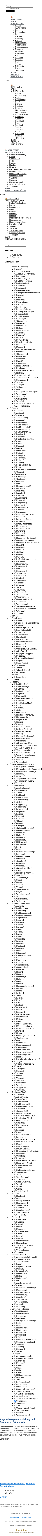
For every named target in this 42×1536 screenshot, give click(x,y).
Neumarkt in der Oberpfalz (27, 543)
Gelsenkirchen (22, 965)
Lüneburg (20, 854)
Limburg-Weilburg (24, 729)
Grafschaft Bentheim (25, 828)
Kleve (19, 1000)
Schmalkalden (22, 1396)
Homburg (20, 1196)
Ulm (18, 389)
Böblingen (21, 288)
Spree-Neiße (22, 663)
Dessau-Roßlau (23, 1271)
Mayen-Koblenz (23, 1149)
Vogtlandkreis (22, 1250)
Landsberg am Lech (25, 514)
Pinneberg (21, 1335)
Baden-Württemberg (20, 27)
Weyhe (19, 892)
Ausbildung (17, 255)
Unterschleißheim (24, 599)
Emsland (20, 816)
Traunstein (21, 592)
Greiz (19, 1373)
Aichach (20, 411)
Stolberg (20, 1073)
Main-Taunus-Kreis (24, 1142)
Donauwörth (22, 451)
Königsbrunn (22, 507)
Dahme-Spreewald (24, 628)
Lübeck (19, 849)
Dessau (20, 1269)
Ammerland (21, 790)
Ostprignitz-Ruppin (24, 654)
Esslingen (21, 307)
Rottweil (20, 373)
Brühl (19, 937)
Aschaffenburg (22, 418)
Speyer (19, 1168)
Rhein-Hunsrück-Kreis (26, 1161)
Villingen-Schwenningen (27, 392)
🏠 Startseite (16, 18)
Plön (18, 1337)
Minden (20, 1021)
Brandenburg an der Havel (27, 623)
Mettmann (21, 1019)
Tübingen (20, 385)
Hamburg (19, 38)
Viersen (20, 1078)
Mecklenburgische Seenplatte (29, 769)
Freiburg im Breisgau (25, 312)
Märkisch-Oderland (24, 642)
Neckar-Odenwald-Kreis (26, 349)
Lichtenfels (21, 521)
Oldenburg (21, 861)
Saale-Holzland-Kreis (25, 1389)
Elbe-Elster (21, 632)
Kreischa (20, 510)
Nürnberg (20, 550)
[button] (9, 81)
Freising (20, 460)
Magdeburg (21, 1290)
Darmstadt (21, 696)
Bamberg (20, 434)
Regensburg (22, 564)
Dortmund (21, 944)
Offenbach (21, 741)
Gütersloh (20, 970)
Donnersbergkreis (24, 1113)
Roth (18, 569)
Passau (20, 557)
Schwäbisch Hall (23, 375)
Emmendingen (23, 302)
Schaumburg (22, 878)
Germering (21, 477)
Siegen (19, 1062)
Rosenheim (21, 566)
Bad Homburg (22, 687)
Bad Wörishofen (23, 432)
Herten (19, 984)
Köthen (19, 1285)
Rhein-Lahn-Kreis (24, 1163)
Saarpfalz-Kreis (23, 1210)
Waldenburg (21, 394)
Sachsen (19, 60)
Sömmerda (21, 1401)
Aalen (19, 269)
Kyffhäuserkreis (23, 1382)
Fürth (19, 467)
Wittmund (20, 896)
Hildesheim (21, 842)
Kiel (18, 1323)
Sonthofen (21, 580)
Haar (18, 484)
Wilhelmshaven (23, 894)
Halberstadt (21, 1274)
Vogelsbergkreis (23, 750)
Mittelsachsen (22, 1241)
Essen (19, 958)
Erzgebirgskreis (23, 1231)
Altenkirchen (22, 1097)
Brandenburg (20, 32)
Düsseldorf (21, 953)
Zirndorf (20, 613)
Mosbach (20, 347)
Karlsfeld (20, 496)
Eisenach (20, 1363)
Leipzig (19, 1236)
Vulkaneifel (21, 1179)
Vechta (19, 885)
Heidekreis (21, 838)
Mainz (19, 1144)
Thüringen (19, 70)
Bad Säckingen (23, 279)
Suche (8, 6)
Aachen (20, 906)
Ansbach (20, 415)
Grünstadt (20, 1123)
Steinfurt (20, 1071)
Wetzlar (20, 760)
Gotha (19, 1370)
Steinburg (20, 1347)
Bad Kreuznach (23, 1104)
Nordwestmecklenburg (26, 771)
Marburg (20, 734)
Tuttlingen (21, 387)
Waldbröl (20, 1080)
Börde (19, 1264)
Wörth (19, 1189)
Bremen (18, 36)
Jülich (19, 996)
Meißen (20, 1238)
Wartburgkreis (22, 1410)
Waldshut (20, 396)
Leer (18, 847)
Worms (19, 1187)
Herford (20, 979)
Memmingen (22, 526)
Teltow (19, 668)
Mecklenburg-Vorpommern (20, 44)
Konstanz (20, 335)
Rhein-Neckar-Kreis (25, 371)
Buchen (20, 295)
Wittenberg (21, 1307)
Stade (19, 880)
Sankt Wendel (22, 1212)
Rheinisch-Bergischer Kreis (28, 1059)
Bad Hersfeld (22, 684)
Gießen (20, 710)
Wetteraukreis (22, 757)
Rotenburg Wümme (24, 873)
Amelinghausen (23, 788)
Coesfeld (20, 939)
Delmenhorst (22, 809)
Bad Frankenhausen (25, 1358)
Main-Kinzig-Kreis (24, 731)
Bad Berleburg (22, 908)
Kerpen (19, 998)
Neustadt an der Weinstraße (28, 1151)
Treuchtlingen (22, 595)
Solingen (20, 1069)
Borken (19, 932)
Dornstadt (20, 300)
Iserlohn (20, 993)
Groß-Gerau (21, 713)
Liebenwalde (22, 639)
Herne (19, 981)
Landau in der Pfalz (24, 1135)
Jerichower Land (23, 1283)
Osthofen (20, 1156)
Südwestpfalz (22, 1172)
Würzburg (20, 611)
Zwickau (20, 1252)
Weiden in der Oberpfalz (26, 606)
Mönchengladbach (24, 1026)
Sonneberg (21, 1403)
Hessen (18, 41)
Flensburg (21, 1316)
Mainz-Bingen (22, 1146)
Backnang (21, 276)
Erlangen (20, 455)
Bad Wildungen (23, 691)
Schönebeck (22, 1302)
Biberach (20, 286)
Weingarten (21, 399)
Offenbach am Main (24, 743)
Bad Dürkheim (22, 1102)
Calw (19, 297)
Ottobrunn (21, 555)
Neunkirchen (22, 1203)
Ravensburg (22, 363)
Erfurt (19, 1366)
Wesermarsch (22, 889)
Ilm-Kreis (20, 1377)
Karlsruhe (20, 333)
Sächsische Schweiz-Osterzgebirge (24, 1247)
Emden (19, 814)
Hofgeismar (21, 720)
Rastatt (19, 361)
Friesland (20, 819)
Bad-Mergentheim (24, 281)
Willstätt (20, 401)
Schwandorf (21, 573)
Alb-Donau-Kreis (23, 272)
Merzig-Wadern (23, 1201)
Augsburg (20, 420)
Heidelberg (21, 323)
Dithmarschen (22, 1314)
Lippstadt (20, 1012)
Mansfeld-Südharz (24, 1292)
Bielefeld (20, 922)
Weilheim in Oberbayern (26, 609)
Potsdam (20, 656)
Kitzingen (20, 505)
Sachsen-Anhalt (19, 63)
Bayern (18, 30)
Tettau (19, 588)
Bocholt (20, 925)
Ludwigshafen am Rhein (27, 1139)
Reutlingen (21, 368)
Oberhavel (21, 646)
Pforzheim (21, 359)
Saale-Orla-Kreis (23, 1391)
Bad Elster (21, 1220)
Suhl (18, 1406)
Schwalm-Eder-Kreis (25, 748)
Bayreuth (20, 437)
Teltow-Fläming (23, 670)
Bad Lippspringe (23, 913)
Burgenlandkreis (23, 1266)
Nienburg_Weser (24, 856)
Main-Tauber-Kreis (24, 342)
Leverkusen (21, 1007)
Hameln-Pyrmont (23, 830)
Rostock (20, 774)
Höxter (19, 988)
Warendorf (21, 1083)
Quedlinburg (22, 1295)
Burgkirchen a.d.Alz (25, 439)
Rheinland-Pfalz (16, 176)
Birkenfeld (21, 1109)
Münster (20, 1031)
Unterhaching (22, 597)
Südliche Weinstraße (25, 1170)
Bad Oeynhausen (24, 915)
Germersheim (22, 1121)
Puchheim (21, 562)
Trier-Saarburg (22, 1177)
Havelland (21, 637)
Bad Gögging (22, 422)
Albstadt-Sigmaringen (25, 274)
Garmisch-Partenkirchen (26, 470)
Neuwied (20, 1154)
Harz (18, 1281)
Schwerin (20, 776)
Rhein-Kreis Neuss (24, 1052)
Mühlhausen (22, 1384)
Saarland (19, 58)
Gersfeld (20, 708)
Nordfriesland (22, 1330)
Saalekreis (21, 1297)
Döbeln (19, 1227)
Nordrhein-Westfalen (19, 50)
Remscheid (21, 1047)
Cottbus (20, 625)
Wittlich (19, 1184)
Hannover (21, 833)
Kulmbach (21, 512)
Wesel (19, 1085)
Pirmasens (21, 1158)
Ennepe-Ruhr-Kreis (24, 955)
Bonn (19, 929)
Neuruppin (21, 644)
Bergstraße (21, 694)
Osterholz (20, 866)
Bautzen (20, 1222)
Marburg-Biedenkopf (25, 736)
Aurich (19, 793)
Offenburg (21, 352)
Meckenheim (22, 1017)
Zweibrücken (22, 1191)
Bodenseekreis (23, 290)
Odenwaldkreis (23, 738)
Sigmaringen (22, 380)
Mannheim (21, 345)
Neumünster (22, 1328)
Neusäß (20, 545)
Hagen (19, 972)
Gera (18, 1368)
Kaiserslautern (22, 1125)
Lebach (20, 1198)
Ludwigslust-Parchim (25, 767)
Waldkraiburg (22, 604)
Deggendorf (21, 448)
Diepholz (20, 812)
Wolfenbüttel (22, 899)
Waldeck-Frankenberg (26, 753)
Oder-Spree (21, 651)
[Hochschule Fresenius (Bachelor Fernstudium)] (19, 1479)
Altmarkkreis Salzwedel (26, 1257)
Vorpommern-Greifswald (26, 779)
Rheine (19, 1057)
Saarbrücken (22, 1205)
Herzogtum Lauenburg (26, 1321)
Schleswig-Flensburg (25, 1342)
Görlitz (19, 1234)
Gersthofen (21, 479)
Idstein (19, 722)
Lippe (19, 1010)
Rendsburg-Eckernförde (26, 1340)
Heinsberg (21, 977)
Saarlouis (20, 1208)
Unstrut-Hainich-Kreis (25, 1408)
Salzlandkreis (22, 1300)
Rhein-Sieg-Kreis (24, 1054)
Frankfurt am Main (24, 703)
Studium (16, 257)
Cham (19, 441)
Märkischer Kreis (23, 1014)
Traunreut (20, 590)
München (20, 531)
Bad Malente (22, 1311)
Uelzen (19, 882)
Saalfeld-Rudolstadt (25, 1394)
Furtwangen (21, 319)
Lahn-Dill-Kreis (23, 727)
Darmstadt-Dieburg (24, 698)
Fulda (19, 705)
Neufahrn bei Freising (25, 540)
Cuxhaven (21, 807)
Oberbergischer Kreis (25, 1036)
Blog (13, 72)
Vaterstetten (21, 602)
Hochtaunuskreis (23, 717)
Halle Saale (21, 1278)
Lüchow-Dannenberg (25, 852)
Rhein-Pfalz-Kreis (24, 1165)
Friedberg (20, 463)
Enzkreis (20, 305)
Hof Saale (21, 488)
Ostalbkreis (21, 356)
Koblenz (20, 1130)
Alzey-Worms (22, 1099)
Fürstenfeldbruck (23, 465)
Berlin (17, 34)
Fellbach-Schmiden (25, 309)
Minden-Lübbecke (24, 1024)
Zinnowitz (20, 783)
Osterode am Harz (24, 868)
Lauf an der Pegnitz (24, 519)
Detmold (20, 941)
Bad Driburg (21, 911)
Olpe (18, 1040)
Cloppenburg (22, 804)
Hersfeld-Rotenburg (25, 715)
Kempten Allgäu (23, 503)
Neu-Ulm (20, 536)
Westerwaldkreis (23, 1182)
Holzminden (21, 845)
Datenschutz (26, 1517)
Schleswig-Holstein (19, 67)
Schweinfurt (21, 576)
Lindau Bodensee (24, 524)
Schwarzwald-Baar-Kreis (27, 378)
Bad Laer (20, 795)
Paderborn (21, 1043)
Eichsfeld (20, 1361)
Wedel (19, 1351)
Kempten (20, 500)
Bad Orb (20, 689)
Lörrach (20, 338)
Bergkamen (21, 918)
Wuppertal (21, 1087)
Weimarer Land (23, 1415)
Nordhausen (22, 1387)
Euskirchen (21, 960)
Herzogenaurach (23, 486)
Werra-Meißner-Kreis (25, 755)
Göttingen (20, 826)
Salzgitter (20, 875)
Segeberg (21, 1344)
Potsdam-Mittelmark (25, 658)
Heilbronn (21, 328)
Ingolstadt (20, 491)
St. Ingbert (21, 1215)
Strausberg (21, 665)
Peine (19, 871)
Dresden (20, 1229)
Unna (19, 1076)
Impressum (14, 1517)
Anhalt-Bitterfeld (23, 1259)
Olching (20, 552)
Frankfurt (20, 701)
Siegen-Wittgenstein (25, 1064)
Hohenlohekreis (23, 330)
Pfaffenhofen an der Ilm (26, 559)
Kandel (19, 1128)
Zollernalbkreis (23, 406)
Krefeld (19, 1005)
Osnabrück (21, 863)
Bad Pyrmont (22, 797)
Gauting (20, 472)
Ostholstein (21, 1333)
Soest (19, 1066)
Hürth (19, 991)
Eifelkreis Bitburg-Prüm (26, 1116)
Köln (18, 1003)
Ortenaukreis (22, 354)
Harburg (20, 835)
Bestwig (20, 920)
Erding (19, 453)
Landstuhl (21, 1137)
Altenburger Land (24, 1356)
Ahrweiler (20, 1095)
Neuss (19, 1033)
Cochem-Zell (22, 1111)
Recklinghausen (23, 1045)
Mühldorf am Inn (23, 529)
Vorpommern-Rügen (25, 781)
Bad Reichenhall (23, 427)
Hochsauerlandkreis (25, 986)
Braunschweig (22, 800)
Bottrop (19, 934)
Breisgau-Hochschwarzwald (28, 293)
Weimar (20, 1413)
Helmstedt (21, 840)
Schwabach (21, 571)
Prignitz (20, 661)
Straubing (20, 585)
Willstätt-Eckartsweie (25, 404)
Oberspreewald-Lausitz (26, 649)
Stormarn (20, 1349)
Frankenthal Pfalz (24, 1118)
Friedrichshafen (23, 316)
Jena (18, 1380)
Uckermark (21, 672)
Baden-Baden (22, 283)
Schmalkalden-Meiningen (27, 1399)
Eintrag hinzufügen (16, 76)
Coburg (20, 444)
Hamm (19, 974)
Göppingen (21, 321)
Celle (19, 802)
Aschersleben (22, 1262)
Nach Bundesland (17, 23)
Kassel (19, 724)
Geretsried (21, 474)
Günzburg (21, 481)
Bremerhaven (22, 677)
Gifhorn (19, 821)
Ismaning (20, 493)
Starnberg (21, 583)
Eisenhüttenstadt (23, 630)
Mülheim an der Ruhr (25, 1029)
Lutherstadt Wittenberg (26, 1288)
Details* (3, 1497)
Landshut (20, 517)
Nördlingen (21, 547)
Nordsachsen (22, 1243)
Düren (19, 951)
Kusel (19, 1132)
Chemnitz (20, 1224)
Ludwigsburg (22, 340)
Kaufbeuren (21, 498)
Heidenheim (22, 326)
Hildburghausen (23, 1375)
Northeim (20, 859)
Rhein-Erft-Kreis (23, 1050)
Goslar (19, 823)
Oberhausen (22, 1038)
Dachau (20, 446)
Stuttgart (20, 382)
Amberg (20, 413)
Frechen (20, 963)
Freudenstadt (22, 314)
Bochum (20, 927)
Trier (18, 1175)
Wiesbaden (21, 762)
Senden (20, 578)
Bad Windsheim (23, 430)
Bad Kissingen (23, 425)
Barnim (19, 621)
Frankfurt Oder (22, 635)
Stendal (20, 1304)
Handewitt (21, 1318)
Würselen (20, 1090)
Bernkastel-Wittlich (24, 1106)
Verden (19, 887)
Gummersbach (23, 967)
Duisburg (20, 946)
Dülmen (20, 948)
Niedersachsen (21, 47)
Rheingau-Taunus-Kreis (26, 746)
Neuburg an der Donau (26, 538)
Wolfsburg (21, 901)
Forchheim (21, 458)
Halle (19, 1276)
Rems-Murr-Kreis (24, 366)
